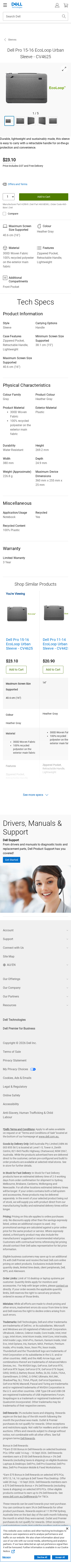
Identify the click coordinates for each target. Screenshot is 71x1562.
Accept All (60, 1557)
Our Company (12, 987)
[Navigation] (5, 5)
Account (8, 930)
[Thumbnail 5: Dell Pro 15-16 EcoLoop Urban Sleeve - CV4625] (53, 120)
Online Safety (11, 1095)
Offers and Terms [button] (17, 184)
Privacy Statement (14, 1060)
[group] (36, 87)
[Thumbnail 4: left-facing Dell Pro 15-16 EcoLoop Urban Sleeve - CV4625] (42, 120)
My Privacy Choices (16, 1069)
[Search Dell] (64, 16)
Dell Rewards (27, 1438)
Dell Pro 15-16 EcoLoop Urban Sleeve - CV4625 (19, 644)
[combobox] (35, 16)
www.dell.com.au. (49, 1136)
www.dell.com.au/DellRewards (20, 1496)
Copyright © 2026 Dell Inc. (20, 1043)
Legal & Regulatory (15, 1086)
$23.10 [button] (9, 159)
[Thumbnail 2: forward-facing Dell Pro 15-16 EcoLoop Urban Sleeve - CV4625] (20, 120)
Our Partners (11, 996)
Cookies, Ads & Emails (17, 1078)
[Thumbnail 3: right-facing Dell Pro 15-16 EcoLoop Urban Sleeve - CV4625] (31, 120)
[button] (57, 5)
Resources (9, 1005)
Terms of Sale (12, 1051)
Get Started (11, 859)
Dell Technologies (14, 1019)
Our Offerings (11, 979)
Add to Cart (43, 196)
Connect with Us (13, 947)
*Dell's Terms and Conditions (19, 1129)
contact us (62, 1285)
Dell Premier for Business (19, 1028)
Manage (6, 1557)
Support (8, 939)
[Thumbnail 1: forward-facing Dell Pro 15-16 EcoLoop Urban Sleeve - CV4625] (9, 120)
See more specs (33, 795)
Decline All (42, 1557)
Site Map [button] (8, 956)
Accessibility (11, 1104)
